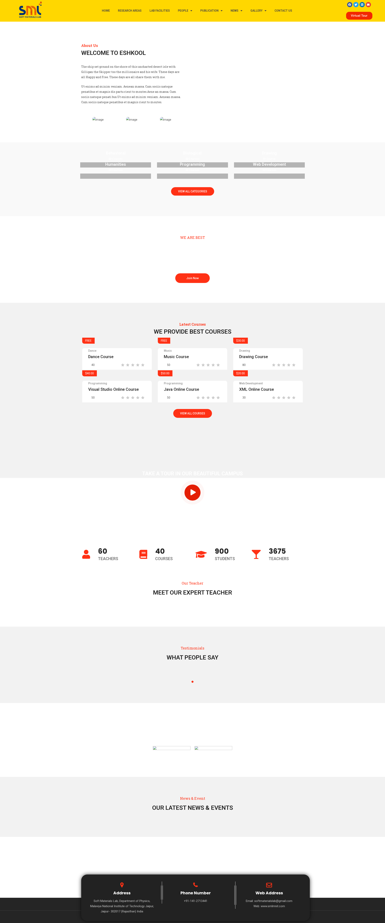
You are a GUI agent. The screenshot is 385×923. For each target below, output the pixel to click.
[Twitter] (356, 4)
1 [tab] (192, 682)
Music (168, 350)
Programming (97, 383)
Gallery (256, 10)
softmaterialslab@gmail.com (273, 901)
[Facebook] (349, 4)
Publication (209, 10)
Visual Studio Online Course (113, 389)
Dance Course (100, 356)
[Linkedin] (362, 4)
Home (106, 10)
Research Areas (130, 10)
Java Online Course (181, 389)
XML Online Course (256, 389)
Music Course (176, 356)
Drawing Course (253, 356)
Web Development (251, 383)
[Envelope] (368, 4)
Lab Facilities (160, 10)
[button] (359, 16)
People (183, 10)
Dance (92, 350)
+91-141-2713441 (195, 901)
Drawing (244, 350)
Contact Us (283, 10)
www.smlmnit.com (273, 906)
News (234, 10)
